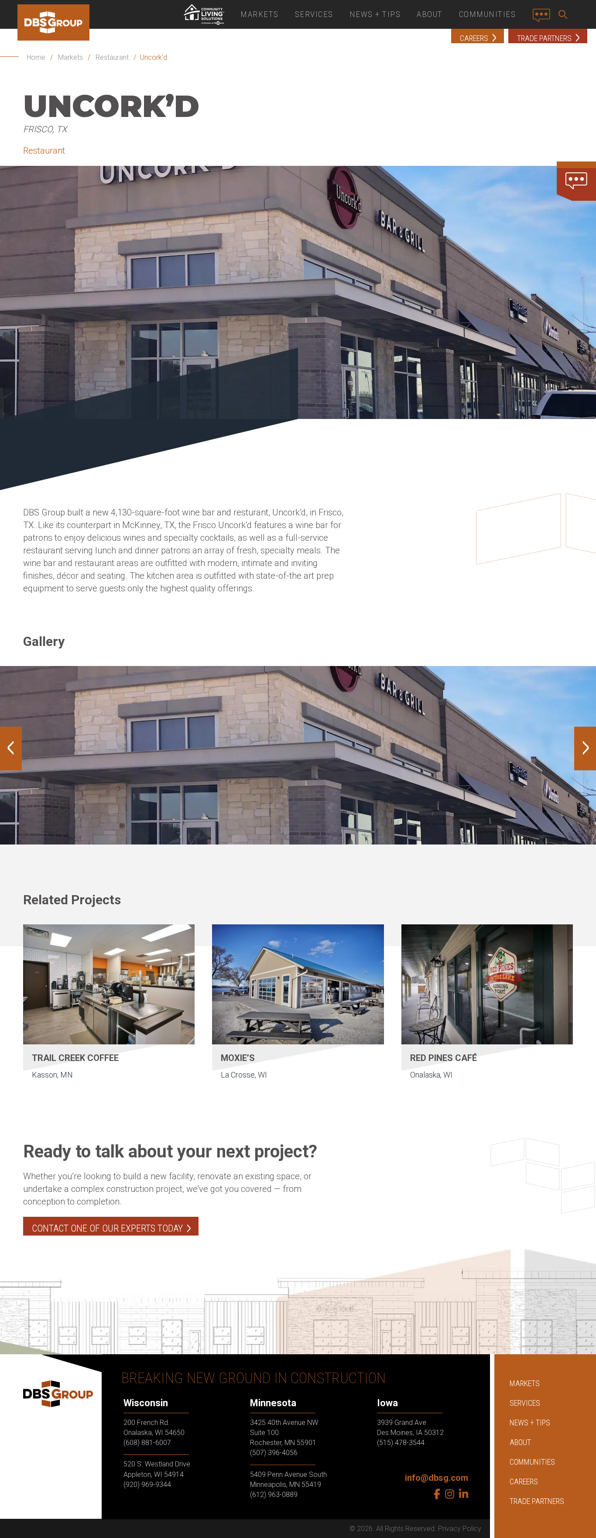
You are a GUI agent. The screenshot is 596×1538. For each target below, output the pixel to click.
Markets (259, 14)
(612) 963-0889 (274, 1494)
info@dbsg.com (436, 1478)
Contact (544, 19)
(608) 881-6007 (147, 1442)
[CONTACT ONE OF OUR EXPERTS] (576, 181)
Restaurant (112, 57)
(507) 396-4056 (274, 1453)
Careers (524, 1481)
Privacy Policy (459, 1528)
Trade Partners (537, 1501)
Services (314, 14)
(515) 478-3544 (401, 1442)
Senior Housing (203, 14)
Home (36, 57)
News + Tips (375, 14)
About (430, 14)
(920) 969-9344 (147, 1484)
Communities (487, 14)
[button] (565, 14)
